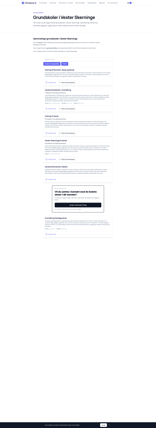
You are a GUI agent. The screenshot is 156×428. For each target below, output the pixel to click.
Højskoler (102, 3)
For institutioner (112, 3)
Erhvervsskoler (80, 3)
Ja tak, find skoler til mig (78, 205)
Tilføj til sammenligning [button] (67, 82)
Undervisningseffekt (52, 64)
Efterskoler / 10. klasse (66, 3)
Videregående (91, 3)
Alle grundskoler (38, 13)
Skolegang (30, 3)
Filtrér (65, 64)
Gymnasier (53, 3)
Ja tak (103, 425)
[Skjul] (109, 425)
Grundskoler (43, 3)
